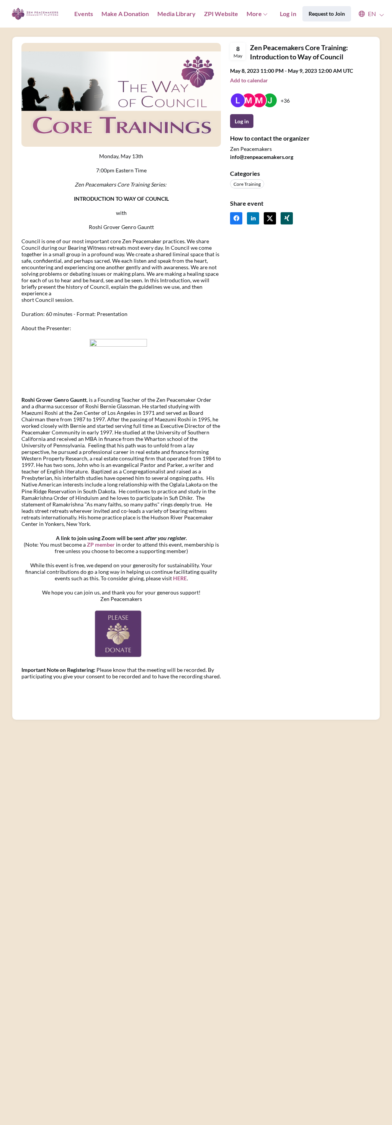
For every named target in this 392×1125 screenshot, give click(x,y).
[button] (367, 14)
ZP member (101, 544)
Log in (288, 13)
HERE (180, 578)
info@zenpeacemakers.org (261, 157)
